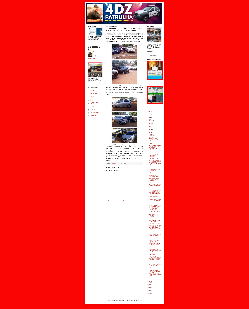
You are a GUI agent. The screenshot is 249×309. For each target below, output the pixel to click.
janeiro (150, 137)
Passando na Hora (94, 93)
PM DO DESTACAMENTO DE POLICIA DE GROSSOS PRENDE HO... (154, 179)
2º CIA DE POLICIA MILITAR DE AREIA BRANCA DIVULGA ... (154, 244)
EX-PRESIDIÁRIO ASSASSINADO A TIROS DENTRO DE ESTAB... (155, 221)
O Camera (92, 90)
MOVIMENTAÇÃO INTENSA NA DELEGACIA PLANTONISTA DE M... (155, 212)
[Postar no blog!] (121, 163)
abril (150, 132)
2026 (149, 111)
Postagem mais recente (110, 200)
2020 (149, 281)
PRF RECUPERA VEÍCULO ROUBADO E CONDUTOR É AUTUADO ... (154, 238)
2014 (149, 290)
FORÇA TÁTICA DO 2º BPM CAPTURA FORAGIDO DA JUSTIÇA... (154, 176)
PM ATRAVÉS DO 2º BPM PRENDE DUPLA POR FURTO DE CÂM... (155, 163)
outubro (150, 123)
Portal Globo (92, 96)
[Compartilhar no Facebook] (124, 163)
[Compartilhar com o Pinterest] (125, 163)
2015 (149, 288)
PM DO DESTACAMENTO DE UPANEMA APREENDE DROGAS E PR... (154, 155)
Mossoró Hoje (92, 105)
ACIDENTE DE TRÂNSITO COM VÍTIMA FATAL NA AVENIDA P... (154, 170)
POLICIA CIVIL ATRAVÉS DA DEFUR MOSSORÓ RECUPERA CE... (154, 254)
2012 (149, 293)
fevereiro (150, 135)
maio (150, 131)
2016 (149, 287)
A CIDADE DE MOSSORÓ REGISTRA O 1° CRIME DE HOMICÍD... (154, 278)
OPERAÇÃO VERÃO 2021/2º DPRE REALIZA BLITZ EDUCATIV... (154, 215)
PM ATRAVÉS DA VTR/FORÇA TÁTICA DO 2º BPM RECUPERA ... (155, 173)
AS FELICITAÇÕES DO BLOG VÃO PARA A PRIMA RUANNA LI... (155, 235)
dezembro (151, 120)
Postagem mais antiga (139, 200)
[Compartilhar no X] (123, 163)
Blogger (140, 300)
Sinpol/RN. (92, 103)
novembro (151, 122)
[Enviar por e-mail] (120, 163)
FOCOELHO (92, 109)
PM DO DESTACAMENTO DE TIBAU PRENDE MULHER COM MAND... (155, 193)
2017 (149, 285)
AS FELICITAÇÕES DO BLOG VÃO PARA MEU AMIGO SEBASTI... (155, 191)
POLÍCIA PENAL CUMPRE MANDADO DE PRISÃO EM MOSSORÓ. (154, 247)
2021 (149, 119)
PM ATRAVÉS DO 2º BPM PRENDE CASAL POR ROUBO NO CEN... (155, 188)
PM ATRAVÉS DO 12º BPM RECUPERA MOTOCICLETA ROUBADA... (154, 232)
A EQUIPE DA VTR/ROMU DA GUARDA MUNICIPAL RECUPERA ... (154, 241)
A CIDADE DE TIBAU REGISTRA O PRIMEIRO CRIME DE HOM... (155, 206)
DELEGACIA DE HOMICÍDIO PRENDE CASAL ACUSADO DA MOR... (155, 274)
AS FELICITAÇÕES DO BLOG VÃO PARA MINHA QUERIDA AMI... (155, 259)
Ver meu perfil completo (92, 58)
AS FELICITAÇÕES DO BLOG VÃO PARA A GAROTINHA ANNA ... (155, 265)
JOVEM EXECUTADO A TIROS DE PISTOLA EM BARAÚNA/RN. (155, 226)
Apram (91, 97)
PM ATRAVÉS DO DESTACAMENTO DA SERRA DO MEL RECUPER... (154, 148)
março (150, 134)
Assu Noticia (92, 106)
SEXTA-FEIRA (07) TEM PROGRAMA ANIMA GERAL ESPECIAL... (154, 262)
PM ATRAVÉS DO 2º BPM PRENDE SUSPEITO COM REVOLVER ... (154, 152)
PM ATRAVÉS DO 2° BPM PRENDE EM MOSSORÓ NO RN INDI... (154, 142)
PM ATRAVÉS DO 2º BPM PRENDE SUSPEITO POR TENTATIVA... (154, 167)
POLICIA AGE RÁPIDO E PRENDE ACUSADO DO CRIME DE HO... (155, 200)
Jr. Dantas (112, 163)
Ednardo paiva (93, 113)
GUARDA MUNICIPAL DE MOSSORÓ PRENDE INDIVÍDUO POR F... (153, 208)
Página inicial (124, 200)
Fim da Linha (93, 92)
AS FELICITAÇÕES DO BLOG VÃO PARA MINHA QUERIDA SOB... (155, 161)
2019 (149, 282)
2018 (149, 284)
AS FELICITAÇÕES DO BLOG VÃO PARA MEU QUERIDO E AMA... (155, 185)
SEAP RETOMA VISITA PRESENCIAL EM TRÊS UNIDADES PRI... (153, 139)
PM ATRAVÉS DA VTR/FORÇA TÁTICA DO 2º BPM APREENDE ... (155, 268)
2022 (149, 117)
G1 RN (91, 100)
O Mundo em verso (94, 102)
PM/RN (91, 108)
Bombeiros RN (93, 110)
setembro (150, 125)
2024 (149, 114)
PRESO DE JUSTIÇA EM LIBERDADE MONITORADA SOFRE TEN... (154, 228)
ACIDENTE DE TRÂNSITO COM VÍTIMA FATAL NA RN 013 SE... (155, 182)
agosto (150, 126)
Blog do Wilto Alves (94, 112)
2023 (149, 116)
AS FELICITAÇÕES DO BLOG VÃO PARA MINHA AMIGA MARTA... (155, 223)
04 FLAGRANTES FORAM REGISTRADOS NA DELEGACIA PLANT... (153, 203)
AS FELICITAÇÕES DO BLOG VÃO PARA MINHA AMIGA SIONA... (155, 158)
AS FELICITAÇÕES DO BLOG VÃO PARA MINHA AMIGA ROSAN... (155, 218)
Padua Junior (93, 115)
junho (150, 129)
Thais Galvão (93, 95)
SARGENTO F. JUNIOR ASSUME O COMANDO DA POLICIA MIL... (155, 257)
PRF (91, 99)
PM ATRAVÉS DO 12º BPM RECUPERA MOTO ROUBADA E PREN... (155, 250)
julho (150, 128)
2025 (149, 113)
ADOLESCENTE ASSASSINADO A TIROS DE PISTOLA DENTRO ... (155, 146)
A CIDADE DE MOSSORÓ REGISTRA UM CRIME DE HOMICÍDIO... (154, 197)
